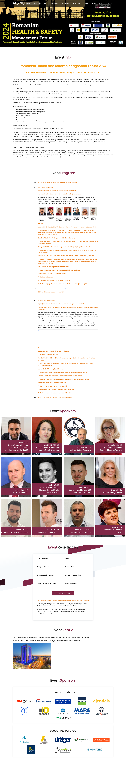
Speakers (65, 3)
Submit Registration (63, 593)
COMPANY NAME (42, 559)
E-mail (67, 559)
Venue (86, 3)
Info (45, 3)
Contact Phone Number (73, 575)
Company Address (43, 567)
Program (54, 3)
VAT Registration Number (45, 575)
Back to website (34, 3)
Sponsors (76, 3)
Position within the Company (46, 583)
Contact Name (70, 567)
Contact (109, 3)
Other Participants (71, 583)
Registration (97, 3)
